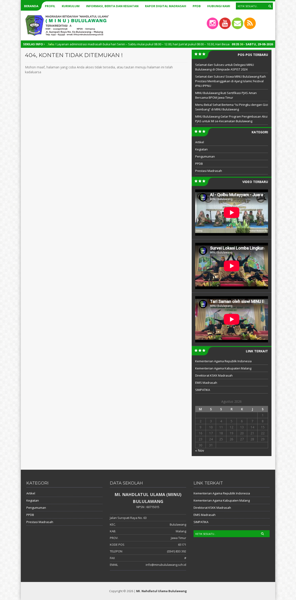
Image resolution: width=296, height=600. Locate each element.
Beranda (31, 6)
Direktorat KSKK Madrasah (214, 375)
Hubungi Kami (218, 6)
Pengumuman (205, 156)
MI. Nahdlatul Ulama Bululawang (161, 591)
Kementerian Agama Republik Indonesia (223, 361)
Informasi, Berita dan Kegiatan (112, 6)
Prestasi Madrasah (208, 171)
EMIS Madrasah (206, 383)
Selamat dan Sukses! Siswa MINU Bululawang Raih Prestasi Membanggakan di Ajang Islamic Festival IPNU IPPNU (230, 81)
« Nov (199, 450)
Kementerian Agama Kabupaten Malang (223, 368)
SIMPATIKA (202, 390)
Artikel (199, 142)
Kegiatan (201, 149)
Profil (50, 6)
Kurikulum (71, 6)
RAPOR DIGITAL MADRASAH (165, 6)
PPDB (197, 6)
